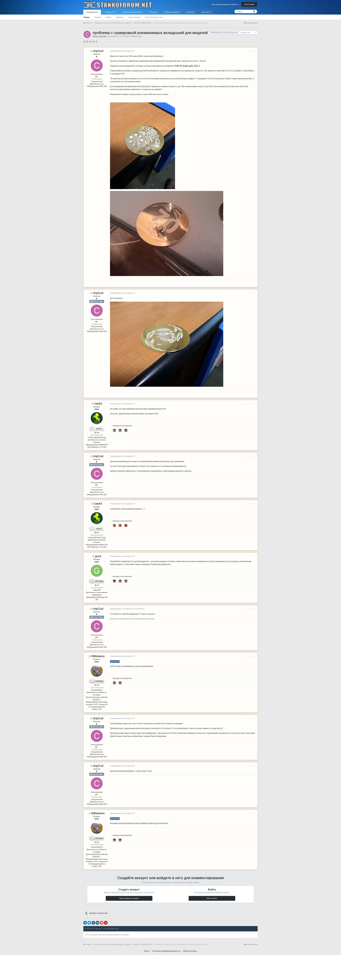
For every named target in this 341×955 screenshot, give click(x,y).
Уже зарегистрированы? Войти (224, 4)
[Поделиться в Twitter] (89, 923)
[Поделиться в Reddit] (101, 923)
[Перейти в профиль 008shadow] (97, 671)
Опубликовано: (122, 51)
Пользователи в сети (154, 17)
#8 (255, 656)
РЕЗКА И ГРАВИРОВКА (132, 36)
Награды (153, 12)
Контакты (206, 12)
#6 (255, 556)
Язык (146, 951)
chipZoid (102, 36)
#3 (255, 404)
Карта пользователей (132, 12)
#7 (255, 609)
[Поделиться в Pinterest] (106, 923)
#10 (254, 766)
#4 (255, 456)
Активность (110, 12)
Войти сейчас (212, 898)
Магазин (191, 12)
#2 (255, 293)
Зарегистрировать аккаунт (129, 898)
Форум (87, 17)
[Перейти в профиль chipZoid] (87, 34)
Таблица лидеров (172, 12)
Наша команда (134, 17)
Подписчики (245, 32)
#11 (254, 813)
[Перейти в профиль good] (97, 571)
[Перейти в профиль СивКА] (97, 418)
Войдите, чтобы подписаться (225, 32)
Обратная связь (190, 951)
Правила (119, 17)
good (98, 556)
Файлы (108, 17)
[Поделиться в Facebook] (93, 923)
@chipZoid (115, 661)
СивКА (98, 403)
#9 (255, 718)
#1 (255, 51)
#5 (255, 504)
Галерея (97, 17)
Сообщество (92, 12)
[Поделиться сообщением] (250, 51)
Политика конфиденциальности (166, 951)
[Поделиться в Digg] (97, 923)
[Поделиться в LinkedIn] (85, 923)
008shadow (98, 656)
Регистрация (249, 4)
